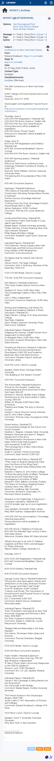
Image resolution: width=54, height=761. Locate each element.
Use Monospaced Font (24, 24)
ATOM (31, 749)
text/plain (9, 80)
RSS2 (47, 749)
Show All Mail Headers (23, 29)
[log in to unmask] (33, 56)
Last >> (42, 34)
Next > (34, 34)
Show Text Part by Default (25, 26)
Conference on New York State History (23, 50)
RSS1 (39, 749)
